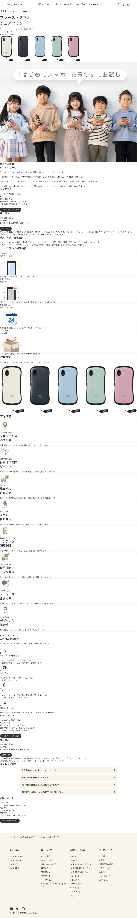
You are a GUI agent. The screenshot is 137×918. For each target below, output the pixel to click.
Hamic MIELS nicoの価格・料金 (81, 864)
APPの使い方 (74, 888)
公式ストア (6, 229)
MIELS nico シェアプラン (49, 864)
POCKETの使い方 (76, 884)
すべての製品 (45, 856)
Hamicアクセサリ (47, 880)
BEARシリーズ (46, 868)
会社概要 (102, 856)
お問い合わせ (103, 880)
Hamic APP (14, 864)
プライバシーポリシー (106, 868)
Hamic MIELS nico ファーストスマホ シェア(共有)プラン (39, 837)
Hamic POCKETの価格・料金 (80, 868)
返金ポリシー (103, 872)
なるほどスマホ (75, 880)
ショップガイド (104, 876)
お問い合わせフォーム (10, 820)
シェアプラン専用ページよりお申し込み (15, 660)
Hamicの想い (74, 860)
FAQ (71, 896)
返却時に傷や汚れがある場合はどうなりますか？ (41, 785)
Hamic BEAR (14, 868)
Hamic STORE (20, 913)
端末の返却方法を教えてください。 (35, 777)
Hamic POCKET (15, 860)
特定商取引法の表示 (106, 864)
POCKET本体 (45, 876)
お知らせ (73, 856)
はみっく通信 (74, 876)
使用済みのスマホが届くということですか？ (39, 770)
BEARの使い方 (75, 892)
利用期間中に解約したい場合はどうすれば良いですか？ (43, 792)
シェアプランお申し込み (10, 209)
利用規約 (102, 860)
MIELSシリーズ (46, 860)
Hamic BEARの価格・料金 (79, 872)
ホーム (12, 837)
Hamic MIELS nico (16, 856)
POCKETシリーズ (47, 872)
